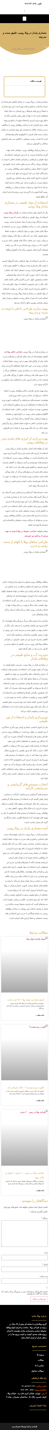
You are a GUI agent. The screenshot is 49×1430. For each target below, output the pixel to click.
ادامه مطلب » (40, 1015)
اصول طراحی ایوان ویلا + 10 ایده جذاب (25, 1000)
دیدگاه (44, 1218)
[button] (24, 19)
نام (46, 1253)
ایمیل (45, 1264)
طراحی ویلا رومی (11, 212)
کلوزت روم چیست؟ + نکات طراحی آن (26, 1087)
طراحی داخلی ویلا (14, 352)
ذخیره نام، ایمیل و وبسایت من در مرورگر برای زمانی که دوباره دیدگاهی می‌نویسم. (24, 1293)
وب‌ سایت (44, 1276)
